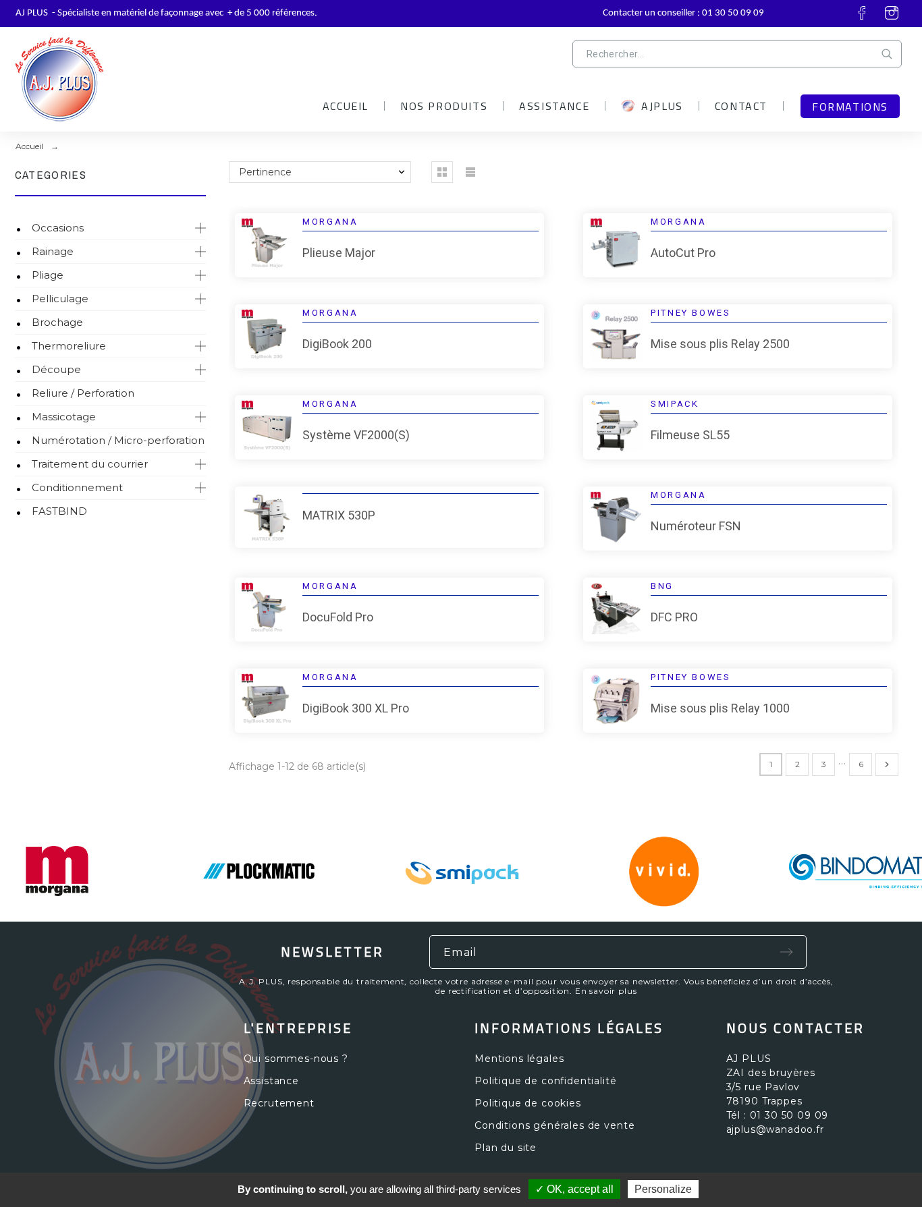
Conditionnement (77, 487)
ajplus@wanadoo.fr (775, 1129)
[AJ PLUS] (127, 74)
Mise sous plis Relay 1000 (720, 708)
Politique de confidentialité (545, 1081)
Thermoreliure (69, 345)
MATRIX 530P (338, 515)
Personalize (663, 1189)
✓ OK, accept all (574, 1189)
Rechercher (889, 53)
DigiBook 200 (337, 344)
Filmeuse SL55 (690, 435)
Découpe (56, 369)
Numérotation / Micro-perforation (118, 440)
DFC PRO (674, 617)
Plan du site (505, 1148)
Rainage (53, 251)
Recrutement (279, 1103)
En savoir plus (606, 991)
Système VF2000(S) (356, 435)
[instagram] (891, 13)
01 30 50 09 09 (733, 13)
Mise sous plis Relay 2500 (720, 344)
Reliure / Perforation (83, 393)
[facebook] (862, 13)
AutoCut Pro (683, 253)
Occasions (58, 227)
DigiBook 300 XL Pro (355, 708)
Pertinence (265, 172)
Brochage (57, 322)
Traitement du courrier (90, 463)
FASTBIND (59, 511)
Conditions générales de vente (554, 1125)
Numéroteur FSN (696, 526)
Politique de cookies (527, 1103)
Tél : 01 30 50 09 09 (777, 1115)
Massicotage (64, 416)
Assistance (271, 1081)
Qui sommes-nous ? (296, 1058)
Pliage (47, 275)
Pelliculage (60, 298)
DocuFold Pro (337, 617)
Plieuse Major (338, 253)
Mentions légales (519, 1058)
